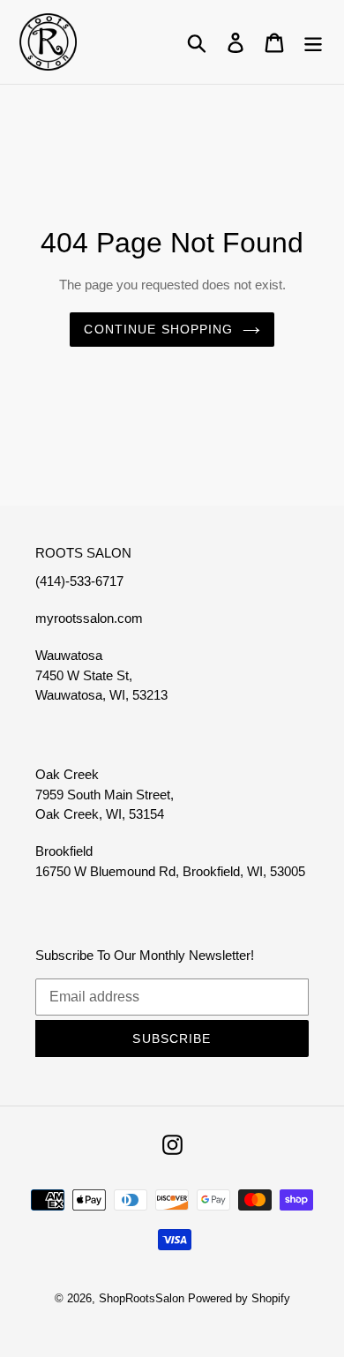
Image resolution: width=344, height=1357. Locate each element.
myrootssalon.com (89, 618)
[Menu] (313, 41)
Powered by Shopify (239, 1298)
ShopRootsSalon (141, 1298)
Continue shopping (158, 329)
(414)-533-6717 (79, 581)
